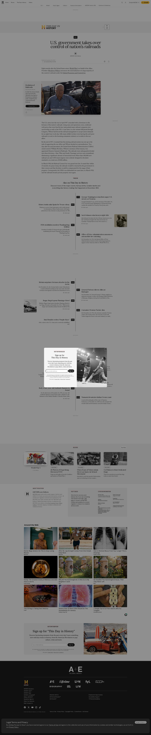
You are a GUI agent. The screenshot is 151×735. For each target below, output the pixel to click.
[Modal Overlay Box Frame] (75, 367)
